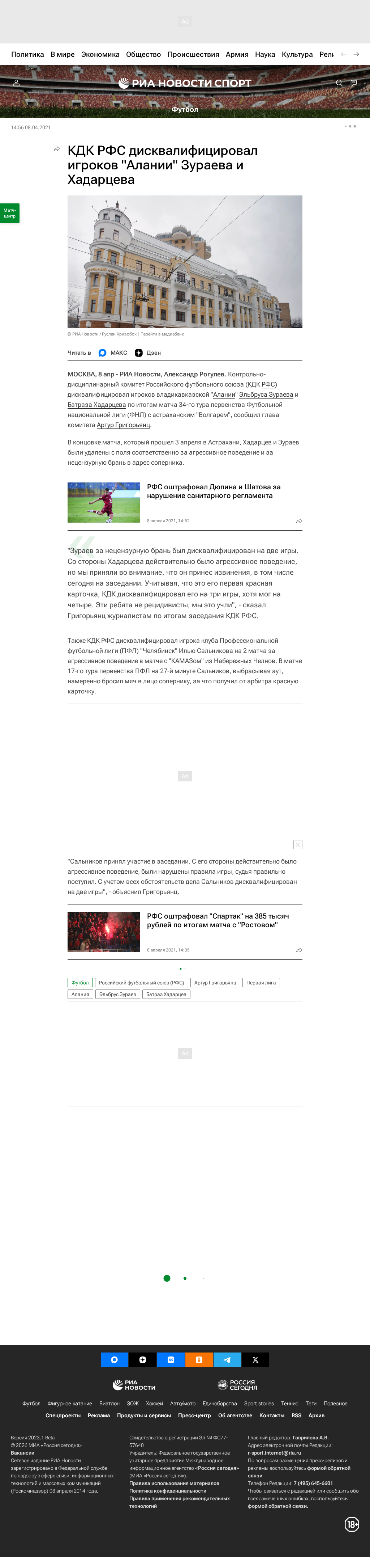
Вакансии (22, 1453)
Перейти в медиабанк (162, 334)
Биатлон (109, 1403)
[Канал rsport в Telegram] (227, 1360)
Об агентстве (235, 1415)
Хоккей (154, 1403)
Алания (80, 994)
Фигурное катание (70, 1403)
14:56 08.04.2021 (31, 127)
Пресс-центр (194, 1415)
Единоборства (220, 1403)
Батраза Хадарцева (97, 404)
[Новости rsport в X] (255, 1360)
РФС (268, 384)
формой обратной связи (277, 1506)
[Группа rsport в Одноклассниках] (199, 1360)
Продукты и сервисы (144, 1415)
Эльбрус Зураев (117, 994)
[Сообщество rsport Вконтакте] (171, 1360)
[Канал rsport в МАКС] (114, 1360)
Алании (224, 394)
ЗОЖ (133, 1403)
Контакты (271, 1415)
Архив (316, 1415)
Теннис (289, 1403)
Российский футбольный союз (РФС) (141, 983)
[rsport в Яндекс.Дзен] (142, 1360)
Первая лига (261, 983)
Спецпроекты (63, 1415)
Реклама (99, 1415)
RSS (296, 1415)
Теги (311, 1403)
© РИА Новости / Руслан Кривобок (102, 334)
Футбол (80, 983)
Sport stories (259, 1403)
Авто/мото (182, 1403)
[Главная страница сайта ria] (160, 83)
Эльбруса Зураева (266, 394)
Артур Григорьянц (123, 425)
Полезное (336, 1403)
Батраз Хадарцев (166, 994)
